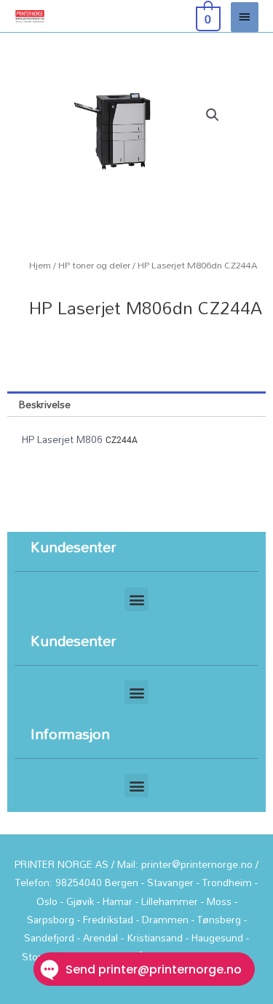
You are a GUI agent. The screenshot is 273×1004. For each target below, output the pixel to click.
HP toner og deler (94, 265)
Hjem (40, 265)
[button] (212, 115)
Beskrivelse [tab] (45, 404)
